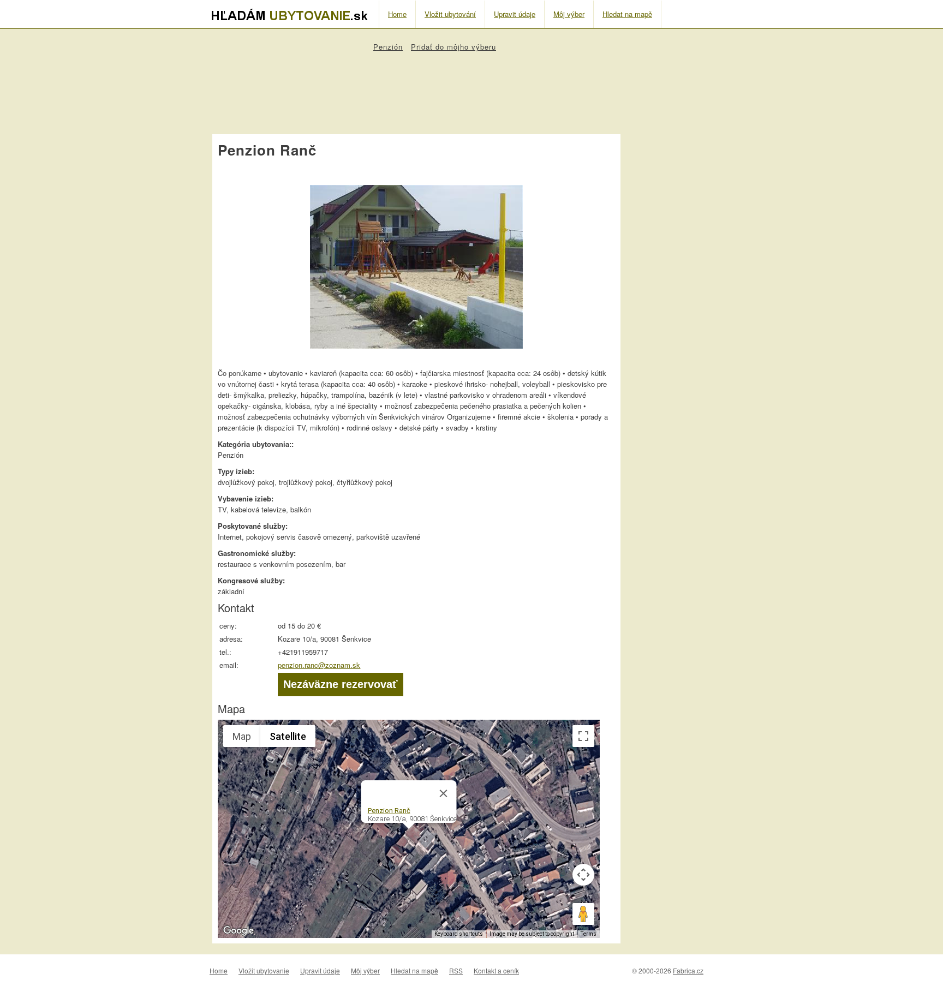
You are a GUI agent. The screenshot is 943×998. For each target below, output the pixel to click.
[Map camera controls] (583, 875)
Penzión (388, 46)
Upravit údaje (514, 14)
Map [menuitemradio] (241, 736)
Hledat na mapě (627, 14)
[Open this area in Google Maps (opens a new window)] (238, 931)
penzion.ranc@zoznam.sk (319, 665)
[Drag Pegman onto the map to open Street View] (583, 914)
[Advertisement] (416, 87)
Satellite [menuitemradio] (288, 736)
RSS (456, 970)
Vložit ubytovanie (263, 970)
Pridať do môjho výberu (453, 46)
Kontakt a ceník (496, 970)
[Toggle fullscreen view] (583, 736)
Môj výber (568, 14)
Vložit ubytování (450, 14)
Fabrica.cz (688, 970)
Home (397, 14)
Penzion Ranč (389, 810)
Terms (588, 934)
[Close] (444, 793)
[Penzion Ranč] (416, 348)
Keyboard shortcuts (458, 934)
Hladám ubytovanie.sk (294, 14)
